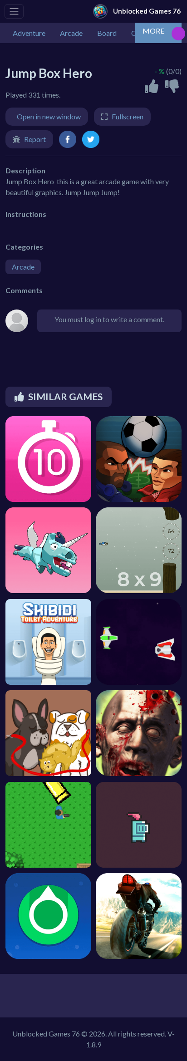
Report (35, 139)
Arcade (23, 266)
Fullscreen (127, 116)
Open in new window (49, 116)
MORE (153, 30)
